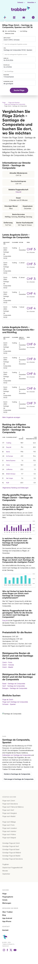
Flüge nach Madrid (8, 816)
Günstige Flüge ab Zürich (11, 843)
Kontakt (5, 930)
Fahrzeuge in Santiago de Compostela (18, 779)
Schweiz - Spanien (9, 704)
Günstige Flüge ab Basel (10, 849)
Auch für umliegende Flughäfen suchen (16, 44)
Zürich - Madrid (7, 667)
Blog (4, 915)
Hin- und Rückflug (10, 31)
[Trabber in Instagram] (3, 951)
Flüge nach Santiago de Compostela (15, 702)
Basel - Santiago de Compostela (13, 684)
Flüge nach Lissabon (9, 828)
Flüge (4, 894)
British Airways (10, 474)
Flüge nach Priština (9, 834)
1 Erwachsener (9, 77)
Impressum (5, 946)
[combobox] (19, 39)
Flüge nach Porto (8, 825)
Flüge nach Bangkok (9, 813)
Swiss (8, 465)
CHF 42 (32, 293)
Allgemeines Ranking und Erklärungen (15, 488)
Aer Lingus (9, 478)
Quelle (4, 736)
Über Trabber (7, 912)
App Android (7, 918)
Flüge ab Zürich (7, 700)
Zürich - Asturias (8, 665)
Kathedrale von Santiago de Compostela (16, 755)
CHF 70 (32, 403)
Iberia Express (10, 460)
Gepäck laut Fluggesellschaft (12, 868)
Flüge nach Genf (8, 810)
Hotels (4, 900)
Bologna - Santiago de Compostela (14, 688)
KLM (7, 482)
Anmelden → (31, 2)
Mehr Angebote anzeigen (11, 417)
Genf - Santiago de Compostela (13, 686)
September (6, 874)
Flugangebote (7, 897)
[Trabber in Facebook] (7, 951)
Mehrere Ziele (9, 33)
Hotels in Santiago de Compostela (17, 774)
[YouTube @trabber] (15, 951)
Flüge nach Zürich (8, 801)
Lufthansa (9, 469)
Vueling (8, 443)
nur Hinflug (23, 31)
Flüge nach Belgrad (9, 838)
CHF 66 (32, 374)
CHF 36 (32, 249)
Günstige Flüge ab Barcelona (12, 859)
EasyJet (18, 192)
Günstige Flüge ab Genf (10, 846)
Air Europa (9, 456)
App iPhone (6, 921)
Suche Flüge (19, 90)
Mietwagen (6, 903)
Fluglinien (5, 864)
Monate (5, 871)
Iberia (8, 451)
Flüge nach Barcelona (10, 804)
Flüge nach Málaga (9, 822)
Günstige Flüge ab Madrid (11, 856)
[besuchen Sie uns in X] (10, 951)
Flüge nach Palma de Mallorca (12, 807)
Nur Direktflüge (9, 71)
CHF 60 (32, 344)
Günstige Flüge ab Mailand (11, 853)
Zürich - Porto (7, 662)
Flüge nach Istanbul (9, 831)
